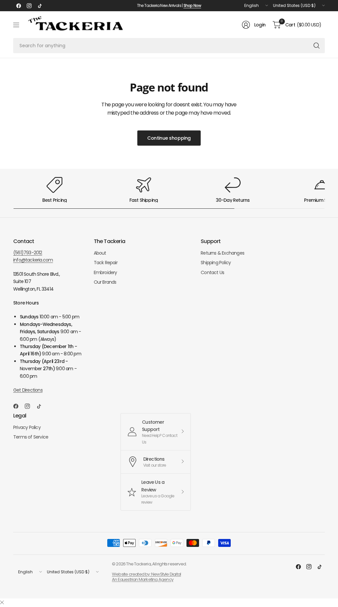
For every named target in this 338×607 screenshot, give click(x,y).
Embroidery (105, 272)
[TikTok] (39, 5)
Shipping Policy (216, 262)
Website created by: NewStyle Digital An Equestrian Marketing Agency (146, 577)
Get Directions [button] (28, 390)
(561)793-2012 (27, 252)
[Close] (2, 602)
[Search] (316, 45)
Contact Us (212, 272)
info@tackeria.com (33, 260)
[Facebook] (18, 5)
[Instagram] (29, 5)
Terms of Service (30, 437)
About (100, 253)
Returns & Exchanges (222, 253)
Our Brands (105, 282)
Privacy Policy (27, 427)
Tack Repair (106, 262)
